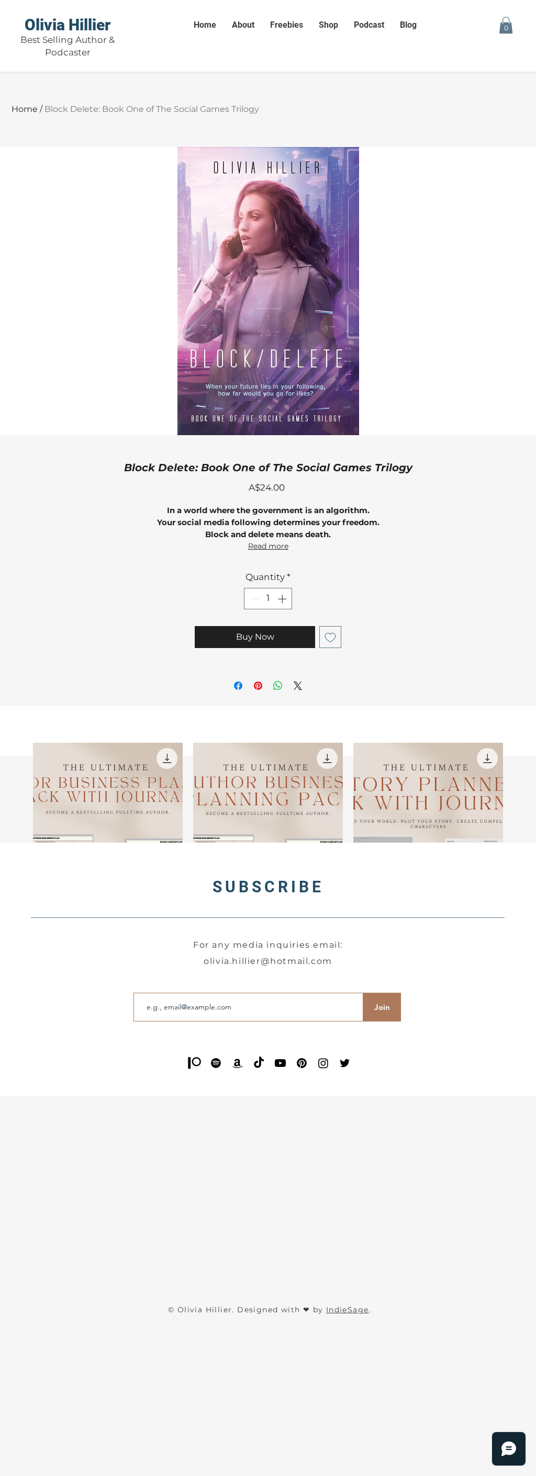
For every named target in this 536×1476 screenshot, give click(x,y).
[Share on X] (298, 685)
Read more (268, 546)
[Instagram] (323, 1063)
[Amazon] (237, 1063)
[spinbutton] (268, 598)
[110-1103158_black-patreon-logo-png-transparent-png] (194, 1063)
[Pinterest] (301, 1063)
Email (143, 984)
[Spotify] (215, 1063)
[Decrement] (253, 598)
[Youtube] (280, 1063)
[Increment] (283, 598)
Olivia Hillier (67, 25)
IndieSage (347, 1309)
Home (25, 109)
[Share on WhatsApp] (278, 685)
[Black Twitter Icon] (344, 1063)
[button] (506, 25)
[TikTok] (258, 1063)
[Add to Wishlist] (330, 637)
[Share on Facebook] (238, 685)
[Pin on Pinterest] (258, 685)
